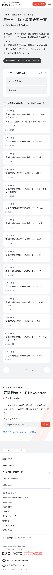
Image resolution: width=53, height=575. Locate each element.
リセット (42, 72)
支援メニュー (7, 485)
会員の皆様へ (7, 507)
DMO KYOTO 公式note (15, 565)
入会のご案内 (39, 4)
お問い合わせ (7, 530)
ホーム (7, 450)
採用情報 (5, 521)
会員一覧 (5, 511)
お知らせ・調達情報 (10, 478)
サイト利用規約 (7, 538)
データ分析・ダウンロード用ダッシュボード (22, 60)
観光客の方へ (7, 516)
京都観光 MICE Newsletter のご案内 (19, 432)
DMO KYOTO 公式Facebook (17, 560)
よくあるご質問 (8, 525)
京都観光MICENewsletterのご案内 (15, 497)
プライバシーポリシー (25, 538)
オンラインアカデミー (10, 493)
